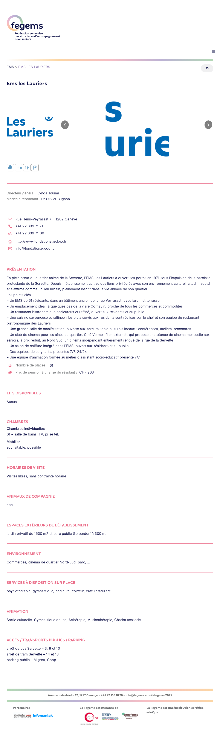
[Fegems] (33, 39)
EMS (10, 67)
